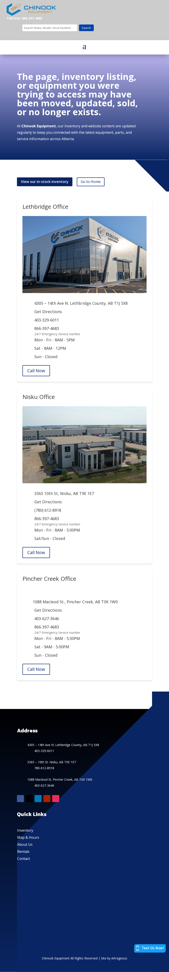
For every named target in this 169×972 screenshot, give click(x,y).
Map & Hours (28, 837)
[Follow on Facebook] (20, 798)
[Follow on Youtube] (46, 798)
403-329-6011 (46, 320)
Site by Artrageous (114, 958)
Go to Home (91, 181)
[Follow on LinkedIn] (38, 798)
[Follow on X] (29, 798)
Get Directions (48, 311)
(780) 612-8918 (47, 510)
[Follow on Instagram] (55, 798)
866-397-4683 (46, 328)
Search (86, 28)
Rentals (23, 851)
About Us (25, 844)
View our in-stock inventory (44, 181)
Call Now (36, 371)
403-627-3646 (46, 618)
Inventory (25, 830)
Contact (23, 858)
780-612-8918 (44, 768)
